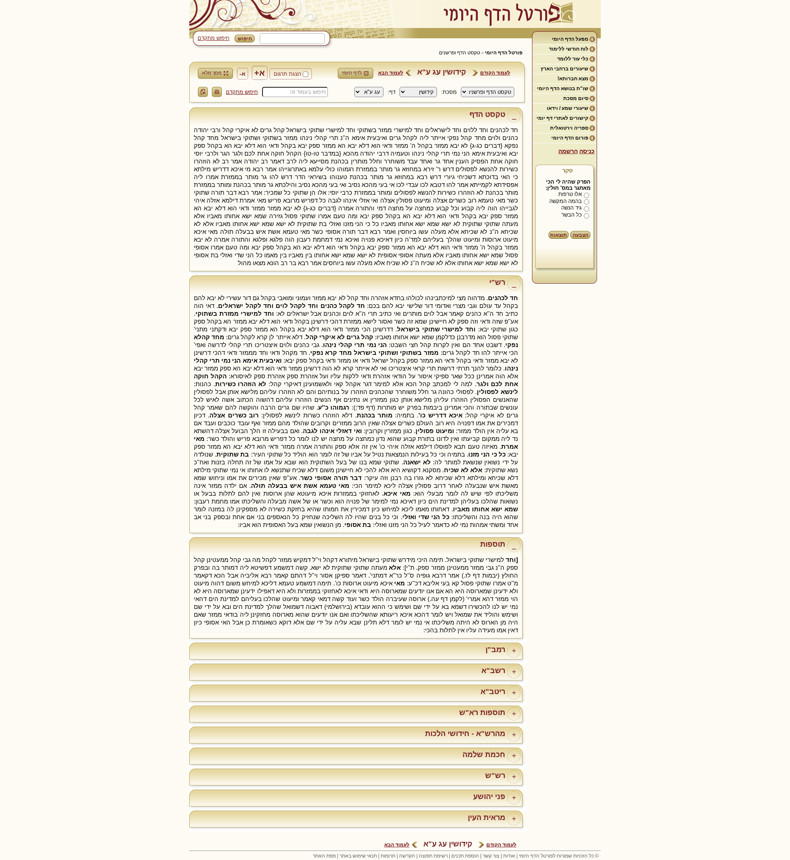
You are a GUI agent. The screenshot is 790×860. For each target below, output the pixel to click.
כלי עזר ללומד (572, 59)
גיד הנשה (571, 208)
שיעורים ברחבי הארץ (564, 69)
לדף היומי (352, 73)
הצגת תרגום (287, 74)
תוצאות (558, 235)
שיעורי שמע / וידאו (567, 108)
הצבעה (580, 235)
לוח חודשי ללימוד (568, 49)
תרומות (388, 856)
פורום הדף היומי (569, 138)
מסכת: (449, 92)
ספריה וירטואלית (569, 128)
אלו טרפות (570, 194)
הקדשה (407, 856)
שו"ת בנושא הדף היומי (562, 88)
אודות (509, 856)
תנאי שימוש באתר (358, 856)
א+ (259, 72)
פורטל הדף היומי (504, 53)
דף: (391, 92)
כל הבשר (571, 215)
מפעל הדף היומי (570, 39)
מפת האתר (324, 856)
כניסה (587, 151)
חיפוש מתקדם (214, 38)
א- (242, 73)
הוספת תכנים (465, 856)
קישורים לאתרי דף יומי (562, 118)
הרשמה (568, 151)
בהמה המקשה (565, 201)
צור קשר (491, 856)
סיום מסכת (575, 98)
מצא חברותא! (573, 79)
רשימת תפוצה (433, 856)
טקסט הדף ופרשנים (459, 53)
